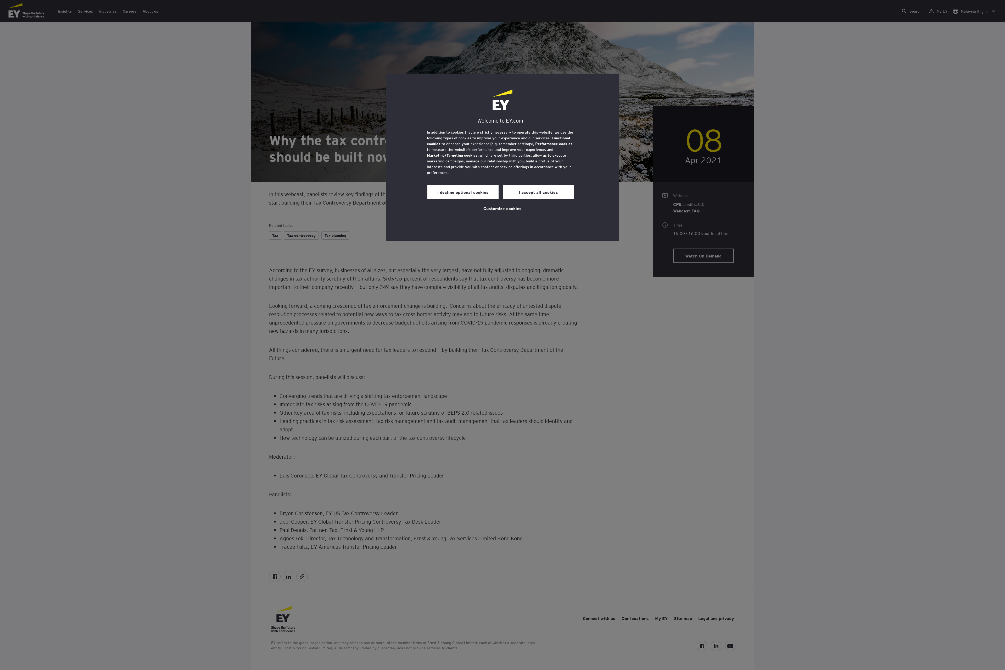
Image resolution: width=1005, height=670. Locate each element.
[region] (502, 157)
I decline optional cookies (463, 192)
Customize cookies (502, 208)
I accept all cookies (538, 192)
